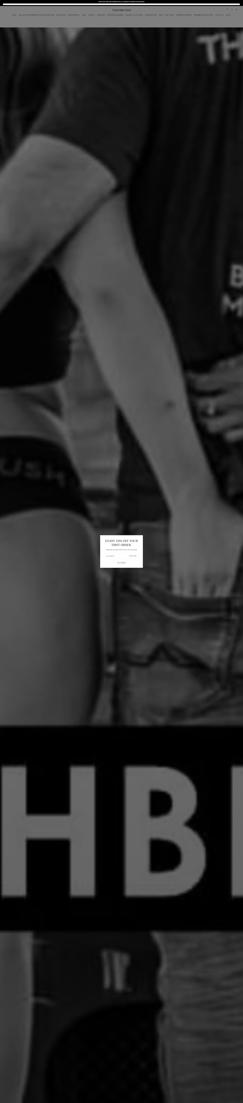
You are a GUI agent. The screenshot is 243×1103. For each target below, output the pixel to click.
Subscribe (133, 556)
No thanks (121, 562)
